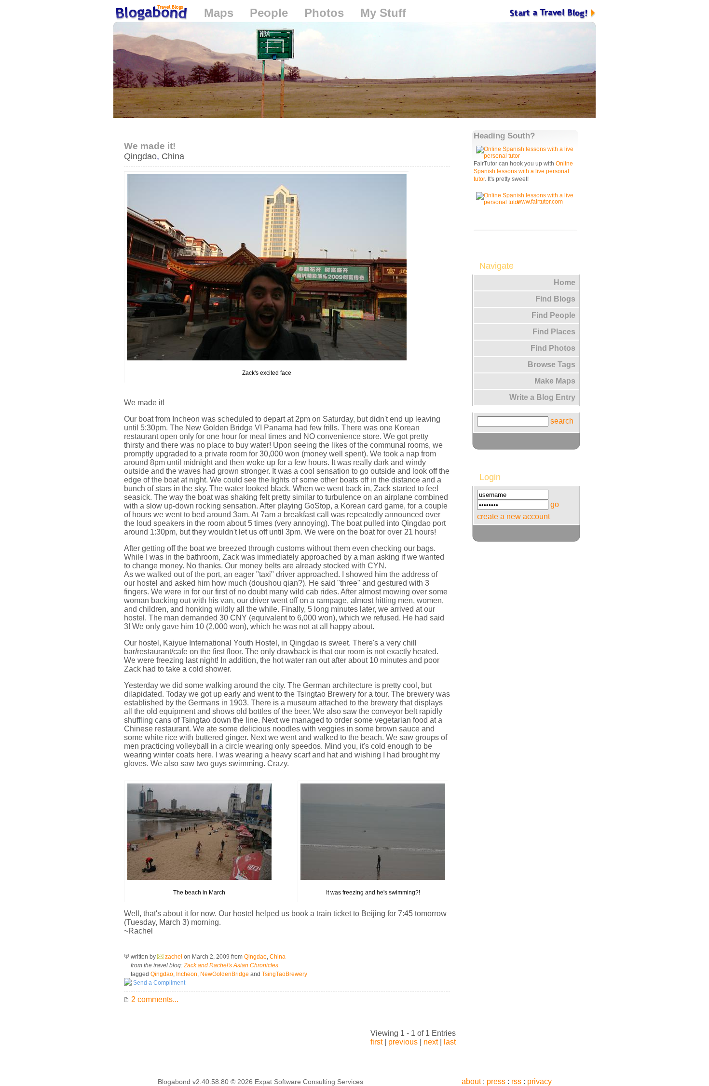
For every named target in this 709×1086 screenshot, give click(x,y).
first (376, 1042)
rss (516, 1081)
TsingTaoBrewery (284, 974)
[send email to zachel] (160, 956)
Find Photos (553, 348)
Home (564, 282)
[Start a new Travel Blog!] (553, 13)
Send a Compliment (158, 982)
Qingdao (140, 156)
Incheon (186, 974)
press (496, 1081)
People (269, 12)
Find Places (553, 332)
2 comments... (153, 999)
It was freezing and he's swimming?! (373, 892)
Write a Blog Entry (542, 397)
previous (403, 1042)
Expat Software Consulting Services (309, 1082)
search (561, 421)
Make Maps (554, 381)
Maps (218, 12)
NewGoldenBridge (224, 974)
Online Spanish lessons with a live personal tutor (523, 171)
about (471, 1081)
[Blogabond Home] (150, 14)
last (450, 1042)
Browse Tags (551, 364)
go (554, 504)
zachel (173, 956)
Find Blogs (555, 299)
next (430, 1042)
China (173, 156)
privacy (539, 1081)
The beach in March (199, 892)
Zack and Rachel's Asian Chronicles (231, 965)
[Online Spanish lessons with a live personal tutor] (527, 155)
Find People (553, 315)
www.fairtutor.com (540, 201)
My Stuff (383, 12)
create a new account (513, 516)
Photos (324, 12)
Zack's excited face (266, 373)
